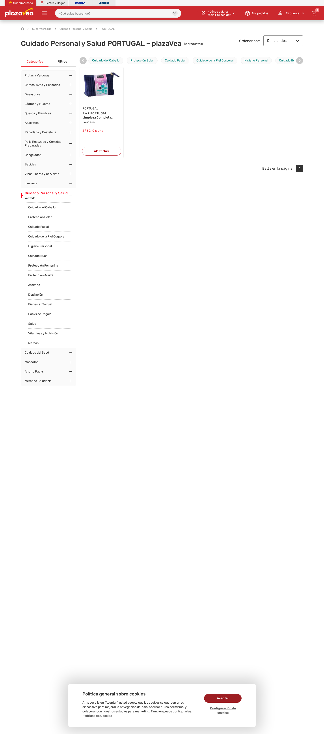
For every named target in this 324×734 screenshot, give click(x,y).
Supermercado (41, 28)
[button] (175, 13)
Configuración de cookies (223, 710)
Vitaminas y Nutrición (43, 333)
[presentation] (83, 60)
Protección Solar (40, 217)
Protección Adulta (40, 275)
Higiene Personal (40, 246)
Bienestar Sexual (40, 304)
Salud (32, 324)
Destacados (277, 41)
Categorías (35, 61)
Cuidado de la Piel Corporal (46, 236)
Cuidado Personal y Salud (76, 28)
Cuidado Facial (38, 227)
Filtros (62, 61)
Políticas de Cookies (97, 716)
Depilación (35, 295)
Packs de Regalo (39, 314)
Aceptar (223, 698)
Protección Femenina (43, 265)
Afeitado (34, 285)
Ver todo (30, 198)
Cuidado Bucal (38, 256)
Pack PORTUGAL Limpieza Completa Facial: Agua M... (96, 115)
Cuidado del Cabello (42, 207)
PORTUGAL (108, 28)
